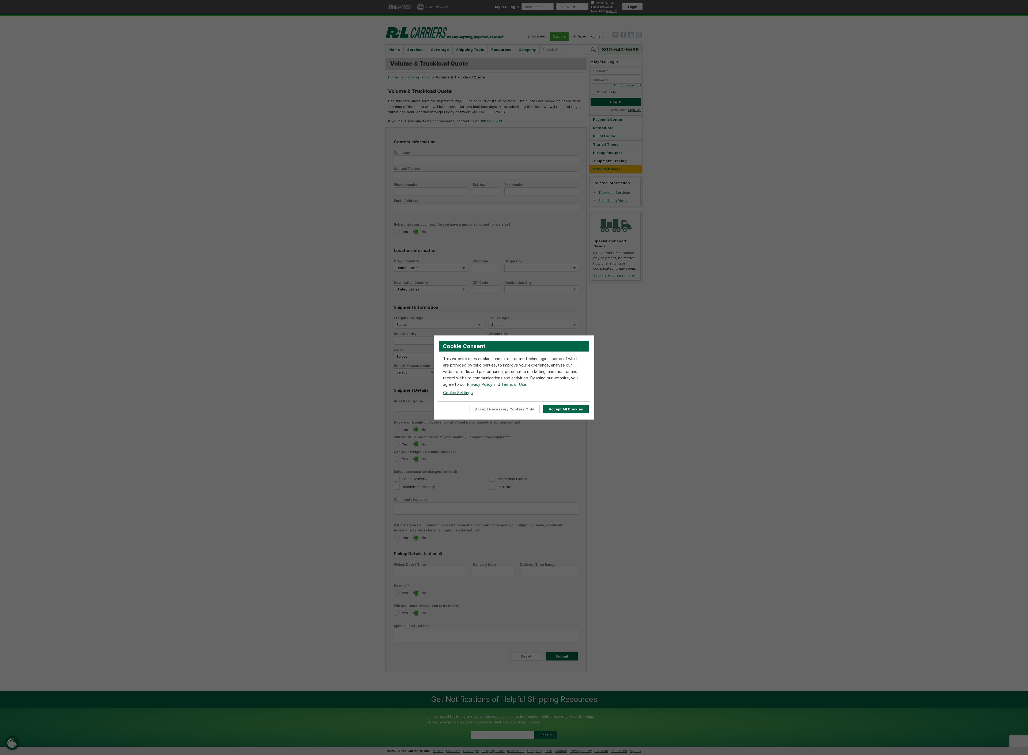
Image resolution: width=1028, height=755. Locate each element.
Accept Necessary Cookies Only (504, 409)
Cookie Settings (458, 392)
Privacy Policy (479, 384)
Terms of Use (513, 384)
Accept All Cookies (566, 409)
